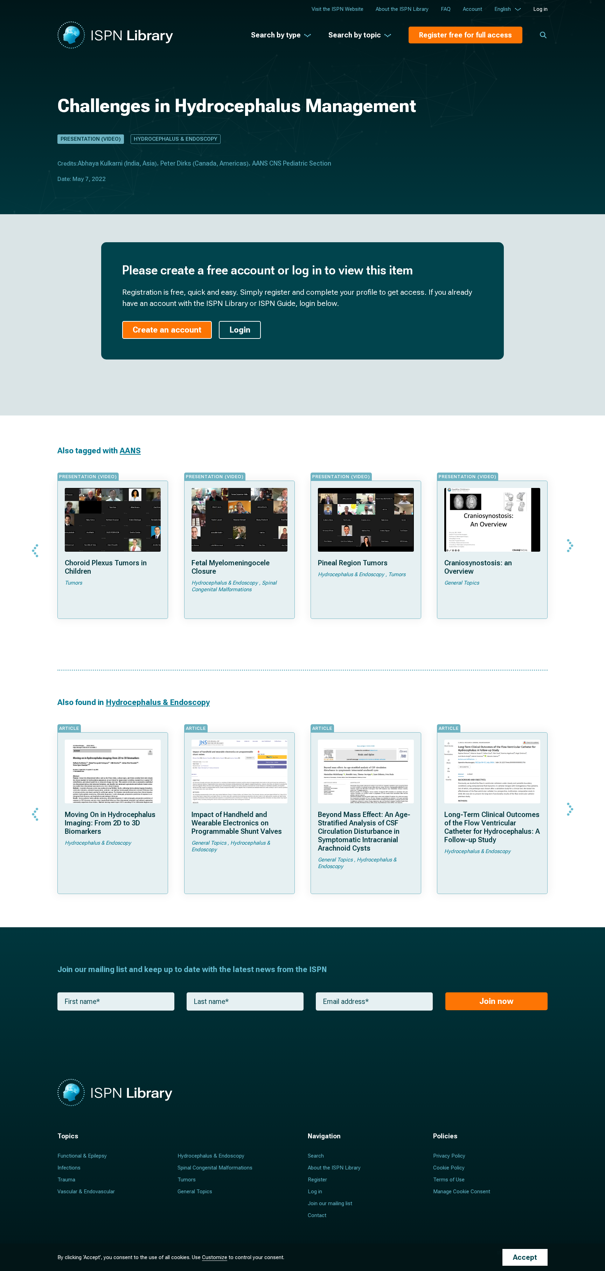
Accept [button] (525, 1257)
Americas (233, 163)
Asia (148, 163)
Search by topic (354, 35)
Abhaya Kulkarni (100, 163)
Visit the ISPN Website (337, 9)
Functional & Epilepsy (82, 1156)
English (502, 9)
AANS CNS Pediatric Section (291, 163)
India (132, 163)
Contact (317, 1215)
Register (317, 1179)
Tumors (187, 1179)
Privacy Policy (449, 1156)
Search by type (276, 35)
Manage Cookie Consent (461, 1191)
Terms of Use (449, 1179)
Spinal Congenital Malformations (215, 1168)
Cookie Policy (449, 1168)
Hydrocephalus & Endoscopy (175, 139)
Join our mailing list (330, 1203)
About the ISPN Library (402, 9)
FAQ (446, 9)
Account (472, 9)
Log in (540, 9)
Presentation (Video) (91, 139)
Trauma (66, 1179)
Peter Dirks (175, 163)
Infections (69, 1168)
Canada (205, 163)
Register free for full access (465, 35)
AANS (130, 450)
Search (316, 1156)
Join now (496, 1001)
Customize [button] (214, 1257)
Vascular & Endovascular (86, 1191)
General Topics (195, 1191)
